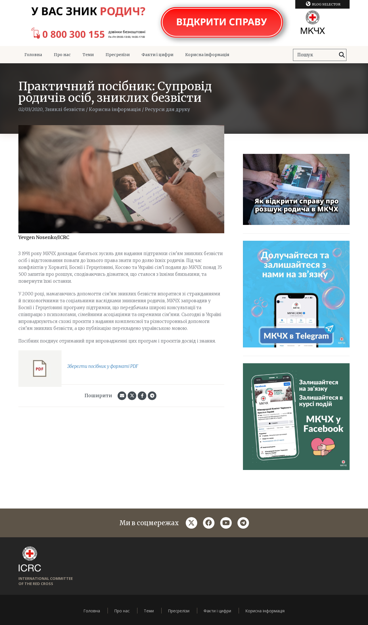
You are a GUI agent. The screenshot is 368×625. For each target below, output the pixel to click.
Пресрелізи (118, 54)
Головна (33, 54)
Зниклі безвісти (65, 109)
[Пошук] (342, 55)
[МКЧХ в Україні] (184, 23)
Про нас (62, 54)
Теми (88, 54)
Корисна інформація (207, 54)
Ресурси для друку (167, 109)
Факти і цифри (157, 54)
